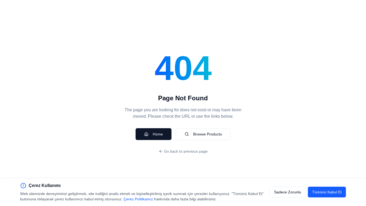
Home (158, 134)
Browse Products (207, 134)
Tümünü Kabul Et (327, 192)
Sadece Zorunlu (287, 192)
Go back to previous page (186, 151)
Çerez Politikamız (138, 199)
